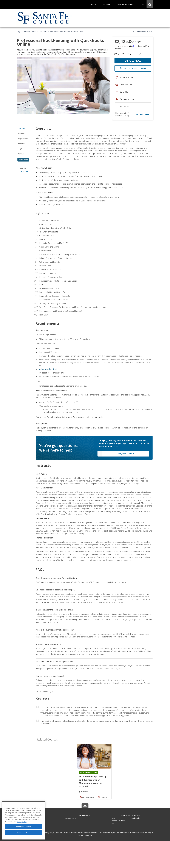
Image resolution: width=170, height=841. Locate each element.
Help (112, 823)
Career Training (70, 818)
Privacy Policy (88, 835)
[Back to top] (85, 815)
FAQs (20, 149)
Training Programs (29, 32)
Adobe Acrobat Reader (49, 369)
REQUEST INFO (142, 114)
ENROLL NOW (132, 60)
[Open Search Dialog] (150, 4)
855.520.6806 (22, 171)
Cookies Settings (23, 833)
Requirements (23, 138)
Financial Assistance (118, 821)
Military (113, 818)
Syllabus (21, 133)
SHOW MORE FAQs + (44, 691)
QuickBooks (43, 32)
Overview (21, 128)
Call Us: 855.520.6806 (142, 31)
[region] (23, 820)
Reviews (21, 154)
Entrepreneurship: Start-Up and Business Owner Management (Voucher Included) (93, 781)
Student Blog (135, 818)
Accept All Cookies (23, 827)
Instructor (22, 144)
